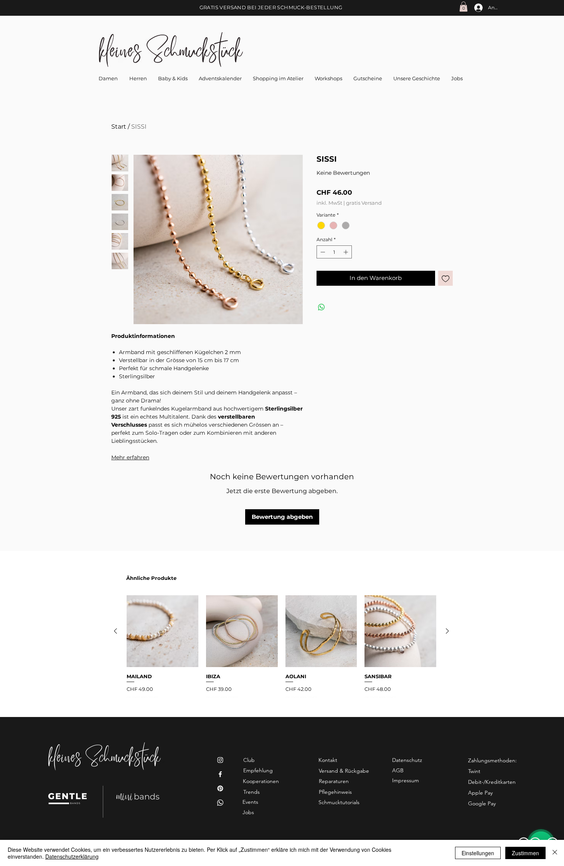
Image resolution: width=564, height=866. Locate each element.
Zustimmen (525, 853)
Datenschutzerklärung (72, 856)
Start (118, 126)
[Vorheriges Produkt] (115, 631)
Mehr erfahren (130, 457)
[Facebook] (220, 774)
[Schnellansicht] (162, 631)
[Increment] (346, 252)
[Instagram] (220, 760)
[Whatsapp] (220, 802)
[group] (281, 647)
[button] (463, 7)
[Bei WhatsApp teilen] (321, 307)
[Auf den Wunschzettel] (445, 278)
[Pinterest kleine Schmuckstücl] (220, 788)
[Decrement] (322, 252)
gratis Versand (364, 203)
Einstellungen (478, 853)
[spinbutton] (334, 252)
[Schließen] (554, 853)
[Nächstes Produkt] (447, 631)
